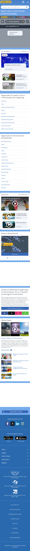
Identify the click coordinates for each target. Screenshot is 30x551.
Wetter (4, 449)
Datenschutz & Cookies (15, 509)
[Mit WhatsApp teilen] (25, 313)
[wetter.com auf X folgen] (12, 424)
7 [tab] (22, 258)
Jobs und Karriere (15, 505)
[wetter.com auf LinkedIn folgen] (17, 423)
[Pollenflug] (23, 2)
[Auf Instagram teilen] (18, 313)
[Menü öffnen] (27, 2)
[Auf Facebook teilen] (4, 313)
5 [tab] (17, 258)
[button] (15, 449)
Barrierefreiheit (15, 533)
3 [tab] (12, 258)
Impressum (15, 523)
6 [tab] (20, 258)
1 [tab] (7, 258)
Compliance (15, 528)
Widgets (4, 453)
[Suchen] (26, 7)
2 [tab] (10, 258)
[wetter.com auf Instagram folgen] (22, 423)
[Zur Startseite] (6, 1)
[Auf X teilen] (11, 313)
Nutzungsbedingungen (15, 537)
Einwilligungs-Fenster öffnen (15, 514)
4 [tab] (15, 258)
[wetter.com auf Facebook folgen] (7, 423)
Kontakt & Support (15, 518)
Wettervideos (5, 459)
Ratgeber (4, 463)
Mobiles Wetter (6, 456)
